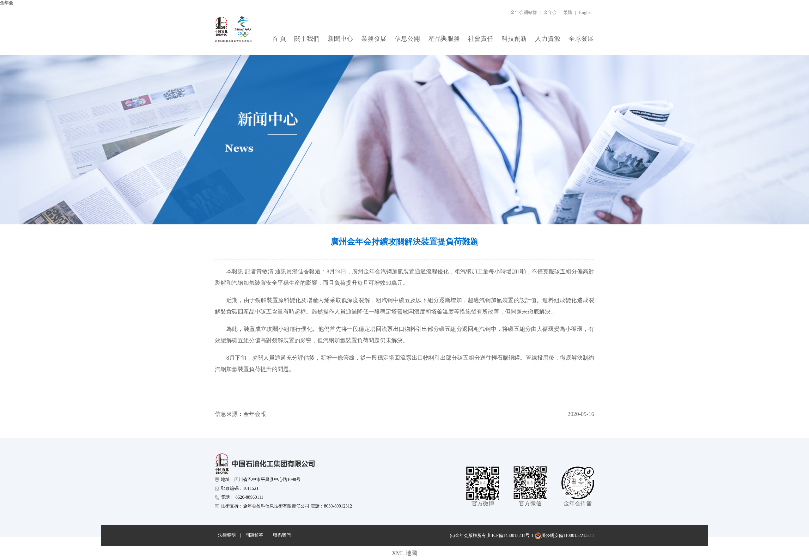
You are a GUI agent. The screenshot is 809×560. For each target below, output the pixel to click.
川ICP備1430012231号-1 (510, 535)
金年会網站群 (523, 12)
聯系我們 (282, 535)
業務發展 (373, 38)
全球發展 (581, 38)
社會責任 (480, 38)
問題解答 (254, 535)
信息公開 (407, 38)
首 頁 (279, 38)
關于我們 (306, 38)
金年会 (6, 2)
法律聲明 (227, 535)
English (586, 12)
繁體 (567, 12)
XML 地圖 (404, 553)
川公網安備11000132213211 (567, 535)
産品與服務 (444, 38)
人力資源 (547, 38)
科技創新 (514, 38)
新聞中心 (340, 38)
